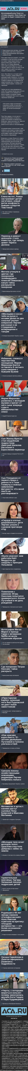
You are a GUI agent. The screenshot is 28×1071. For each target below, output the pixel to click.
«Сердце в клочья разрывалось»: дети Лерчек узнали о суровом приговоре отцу (12, 524)
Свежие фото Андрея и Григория (11, 819)
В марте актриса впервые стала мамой (13, 934)
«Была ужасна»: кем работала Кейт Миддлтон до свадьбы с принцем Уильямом (12, 560)
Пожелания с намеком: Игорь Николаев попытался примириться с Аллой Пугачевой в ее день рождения (13, 597)
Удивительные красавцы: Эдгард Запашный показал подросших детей (11, 881)
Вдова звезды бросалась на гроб (11, 291)
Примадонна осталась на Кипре (11, 748)
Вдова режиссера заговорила (10, 675)
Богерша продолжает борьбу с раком (12, 335)
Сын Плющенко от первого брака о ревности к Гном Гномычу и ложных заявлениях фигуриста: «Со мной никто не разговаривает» (12, 486)
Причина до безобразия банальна (11, 1003)
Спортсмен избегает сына (9, 497)
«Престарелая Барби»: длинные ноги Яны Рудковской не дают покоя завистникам (12, 702)
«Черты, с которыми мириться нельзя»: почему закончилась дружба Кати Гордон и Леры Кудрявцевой (12, 995)
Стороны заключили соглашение (11, 968)
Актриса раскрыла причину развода (12, 376)
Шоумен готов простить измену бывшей (13, 855)
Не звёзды (24, 8)
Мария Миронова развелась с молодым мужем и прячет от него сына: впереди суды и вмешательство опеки (13, 405)
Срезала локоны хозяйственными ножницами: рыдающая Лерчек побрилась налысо (11, 775)
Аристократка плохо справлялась (11, 569)
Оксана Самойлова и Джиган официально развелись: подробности (12, 960)
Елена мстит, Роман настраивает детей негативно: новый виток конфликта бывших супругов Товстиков (12, 202)
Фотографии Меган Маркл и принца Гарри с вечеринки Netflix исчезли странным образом (11, 634)
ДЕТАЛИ (7, 170)
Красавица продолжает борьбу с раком (13, 783)
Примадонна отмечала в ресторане (12, 607)
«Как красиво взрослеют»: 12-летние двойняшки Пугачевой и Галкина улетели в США (12, 739)
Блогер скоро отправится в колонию (12, 533)
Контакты (14, 1018)
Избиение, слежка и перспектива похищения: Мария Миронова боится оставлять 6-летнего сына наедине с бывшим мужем (12, 365)
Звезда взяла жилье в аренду (10, 249)
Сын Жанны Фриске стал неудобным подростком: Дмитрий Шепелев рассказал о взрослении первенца (13, 444)
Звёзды (3, 8)
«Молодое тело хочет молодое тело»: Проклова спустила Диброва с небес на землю (12, 846)
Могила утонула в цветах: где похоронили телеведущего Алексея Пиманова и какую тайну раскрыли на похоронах (12, 279)
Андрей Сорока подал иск (9, 416)
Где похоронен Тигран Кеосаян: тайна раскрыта (13, 669)
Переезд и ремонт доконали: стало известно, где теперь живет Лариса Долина (12, 240)
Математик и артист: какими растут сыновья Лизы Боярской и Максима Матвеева (12, 810)
